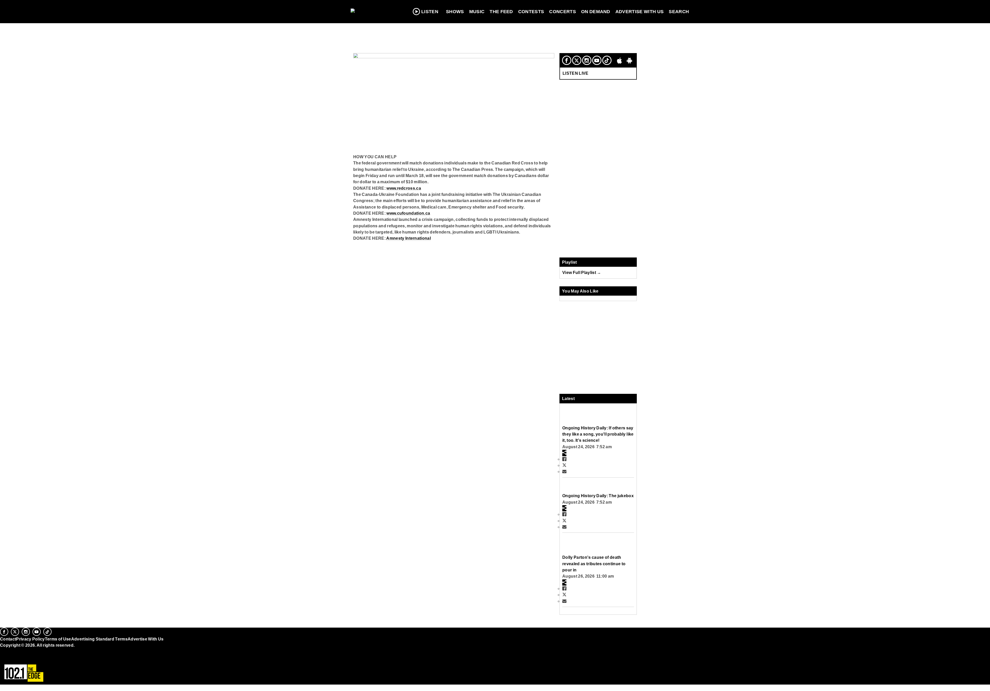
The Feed (501, 11)
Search (679, 11)
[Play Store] (629, 60)
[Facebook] (566, 60)
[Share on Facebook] (564, 459)
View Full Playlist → (581, 272)
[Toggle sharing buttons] (564, 453)
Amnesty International (408, 238)
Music (477, 11)
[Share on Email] (564, 471)
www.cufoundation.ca (408, 213)
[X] (576, 60)
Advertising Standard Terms (99, 639)
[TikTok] (607, 60)
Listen (429, 11)
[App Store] (619, 60)
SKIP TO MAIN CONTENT (111, 8)
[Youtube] (596, 60)
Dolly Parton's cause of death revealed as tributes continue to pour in (593, 563)
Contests (531, 11)
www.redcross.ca (403, 188)
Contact (8, 639)
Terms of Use (58, 639)
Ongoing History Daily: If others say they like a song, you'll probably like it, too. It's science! (597, 434)
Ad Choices (12, 658)
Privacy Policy (30, 639)
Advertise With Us (639, 11)
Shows (455, 11)
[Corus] (2, 651)
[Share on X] (564, 465)
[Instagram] (586, 60)
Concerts (562, 11)
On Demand (595, 11)
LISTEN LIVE (576, 73)
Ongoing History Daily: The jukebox (598, 495)
